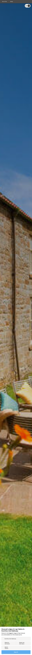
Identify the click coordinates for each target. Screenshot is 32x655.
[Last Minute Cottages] (5, 5)
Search (16, 652)
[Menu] (28, 6)
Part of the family (7, 1)
